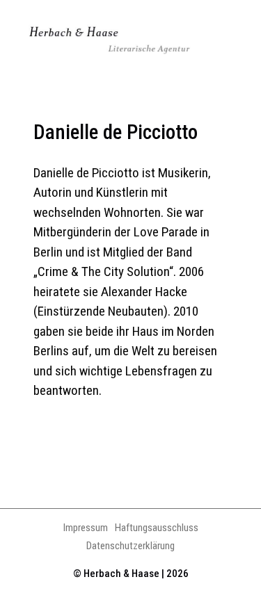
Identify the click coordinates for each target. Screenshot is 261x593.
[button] (232, 41)
